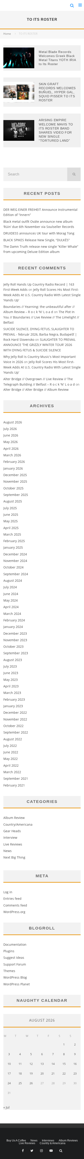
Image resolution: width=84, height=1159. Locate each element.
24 (9, 1083)
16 (75, 1064)
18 (20, 1073)
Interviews (48, 1140)
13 (42, 1064)
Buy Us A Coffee (16, 1140)
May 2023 (10, 679)
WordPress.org (14, 912)
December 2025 (15, 475)
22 (64, 1073)
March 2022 (12, 772)
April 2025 (11, 528)
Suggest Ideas (13, 957)
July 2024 (10, 587)
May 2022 (10, 759)
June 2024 (10, 594)
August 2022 (12, 739)
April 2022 (11, 765)
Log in (7, 892)
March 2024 (12, 613)
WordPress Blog (15, 977)
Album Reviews (68, 1140)
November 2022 (15, 719)
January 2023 (13, 706)
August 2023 (12, 660)
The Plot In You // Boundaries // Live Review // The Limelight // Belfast (41, 317)
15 (64, 1064)
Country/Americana (17, 824)
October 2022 (13, 726)
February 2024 (14, 620)
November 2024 (15, 561)
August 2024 (12, 580)
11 (20, 1064)
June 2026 (10, 435)
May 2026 (10, 442)
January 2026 (13, 468)
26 (31, 1083)
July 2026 (10, 429)
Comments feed (15, 905)
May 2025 (10, 521)
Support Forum (14, 964)
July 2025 (10, 508)
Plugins (8, 951)
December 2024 (15, 554)
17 (9, 1073)
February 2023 (14, 699)
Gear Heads (12, 831)
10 (9, 1064)
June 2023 (10, 673)
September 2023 (15, 653)
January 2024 (13, 627)
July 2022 (10, 745)
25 (20, 1083)
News (7, 851)
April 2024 (11, 607)
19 (31, 1073)
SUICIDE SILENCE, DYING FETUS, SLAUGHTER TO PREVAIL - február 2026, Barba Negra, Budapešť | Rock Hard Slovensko (40, 334)
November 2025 (15, 481)
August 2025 (12, 501)
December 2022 (15, 712)
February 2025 (14, 541)
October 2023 (13, 646)
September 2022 (15, 732)
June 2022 (10, 752)
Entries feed (12, 898)
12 (31, 1064)
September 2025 (15, 495)
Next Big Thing (14, 857)
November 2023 (15, 640)
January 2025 (13, 547)
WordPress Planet (16, 984)
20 (42, 1073)
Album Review (14, 818)
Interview (10, 837)
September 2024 (15, 574)
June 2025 (10, 514)
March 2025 (12, 534)
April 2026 (11, 448)
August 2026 (12, 422)
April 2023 (11, 686)
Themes (9, 971)
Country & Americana (52, 1143)
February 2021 (14, 785)
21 (53, 1073)
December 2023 (15, 633)
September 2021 (15, 778)
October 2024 (13, 567)
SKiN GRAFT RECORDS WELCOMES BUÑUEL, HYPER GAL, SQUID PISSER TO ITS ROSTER (57, 92)
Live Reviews (12, 844)
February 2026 (14, 461)
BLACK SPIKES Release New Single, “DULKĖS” (36, 240)
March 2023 (12, 693)
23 (75, 1073)
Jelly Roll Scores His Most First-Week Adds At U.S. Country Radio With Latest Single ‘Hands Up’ (42, 294)
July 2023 (10, 666)
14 (53, 1064)
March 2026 (12, 455)
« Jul (6, 1107)
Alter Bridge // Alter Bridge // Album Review (36, 389)
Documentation (14, 944)
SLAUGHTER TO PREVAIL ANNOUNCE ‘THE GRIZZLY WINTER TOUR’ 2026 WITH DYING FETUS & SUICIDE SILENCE (39, 344)
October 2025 (13, 488)
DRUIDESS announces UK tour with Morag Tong (38, 233)
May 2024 (10, 600)
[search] (74, 174)
